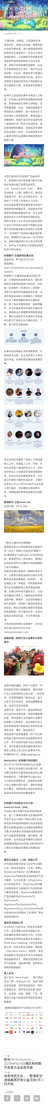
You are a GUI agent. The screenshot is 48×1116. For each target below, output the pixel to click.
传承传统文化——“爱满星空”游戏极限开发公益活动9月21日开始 (24, 1080)
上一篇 (7, 1056)
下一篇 (7, 1072)
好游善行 (20, 18)
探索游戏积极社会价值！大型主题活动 (23, 13)
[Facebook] (7, 1098)
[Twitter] (17, 1098)
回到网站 (11, 2)
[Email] (37, 1098)
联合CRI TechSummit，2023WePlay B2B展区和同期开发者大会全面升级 (22, 1063)
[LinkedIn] (27, 1098)
